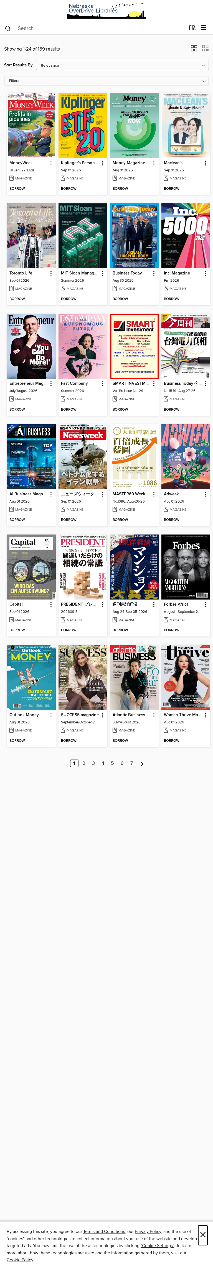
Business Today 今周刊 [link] (183, 383)
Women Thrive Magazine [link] (183, 715)
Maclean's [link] (173, 163)
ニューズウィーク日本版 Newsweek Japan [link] (80, 494)
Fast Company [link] (74, 383)
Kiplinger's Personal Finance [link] (80, 163)
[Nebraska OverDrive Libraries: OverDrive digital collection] (106, 11)
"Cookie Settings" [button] (157, 1245)
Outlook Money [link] (24, 715)
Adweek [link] (171, 494)
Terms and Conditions (104, 1231)
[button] (194, 50)
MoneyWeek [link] (21, 163)
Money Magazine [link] (129, 163)
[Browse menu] (204, 28)
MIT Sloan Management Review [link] (80, 273)
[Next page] (142, 763)
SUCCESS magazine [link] (80, 715)
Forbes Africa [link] (176, 604)
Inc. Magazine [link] (177, 273)
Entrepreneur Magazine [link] (28, 383)
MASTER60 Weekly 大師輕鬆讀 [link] (132, 494)
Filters (14, 81)
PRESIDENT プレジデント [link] (80, 604)
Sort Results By (18, 65)
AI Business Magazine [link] (28, 494)
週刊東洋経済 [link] (125, 604)
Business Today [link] (127, 273)
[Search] (8, 28)
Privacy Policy (148, 1231)
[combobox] (95, 28)
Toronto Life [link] (20, 273)
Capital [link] (16, 604)
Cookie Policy (20, 1260)
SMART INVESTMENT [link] (132, 383)
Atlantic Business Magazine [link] (132, 715)
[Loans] (192, 29)
